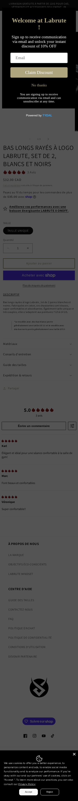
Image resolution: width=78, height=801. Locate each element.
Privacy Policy (26, 784)
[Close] (74, 754)
